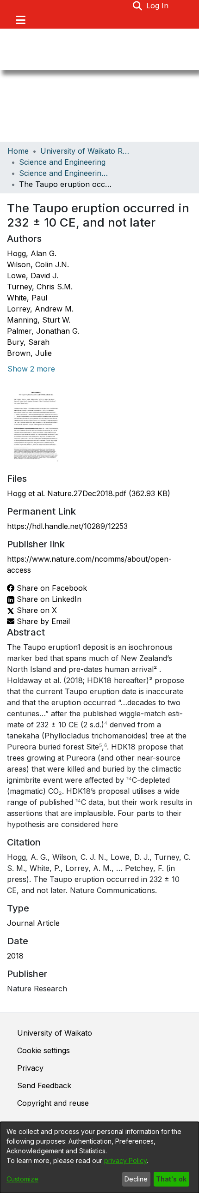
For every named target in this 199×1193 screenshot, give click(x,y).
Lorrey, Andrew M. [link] (40, 308)
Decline (136, 1179)
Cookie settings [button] (43, 1050)
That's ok (171, 1179)
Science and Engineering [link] (62, 162)
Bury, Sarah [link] (28, 342)
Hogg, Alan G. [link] (31, 253)
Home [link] (18, 151)
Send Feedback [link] (44, 1085)
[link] (88, 493)
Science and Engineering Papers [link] (65, 173)
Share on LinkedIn (47, 599)
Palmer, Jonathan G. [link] (43, 331)
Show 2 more (31, 368)
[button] (137, 5)
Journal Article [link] (33, 923)
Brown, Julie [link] (29, 353)
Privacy (30, 1068)
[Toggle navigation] (20, 20)
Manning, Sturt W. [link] (38, 319)
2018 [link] (15, 955)
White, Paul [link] (27, 297)
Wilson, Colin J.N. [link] (38, 264)
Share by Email (42, 621)
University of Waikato (54, 1032)
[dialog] (99, 1157)
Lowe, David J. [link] (32, 275)
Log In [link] (157, 5)
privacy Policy (125, 1160)
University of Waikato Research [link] (86, 151)
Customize (22, 1179)
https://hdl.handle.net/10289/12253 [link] (67, 526)
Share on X (35, 610)
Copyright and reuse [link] (53, 1103)
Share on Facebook (50, 588)
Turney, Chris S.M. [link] (40, 286)
